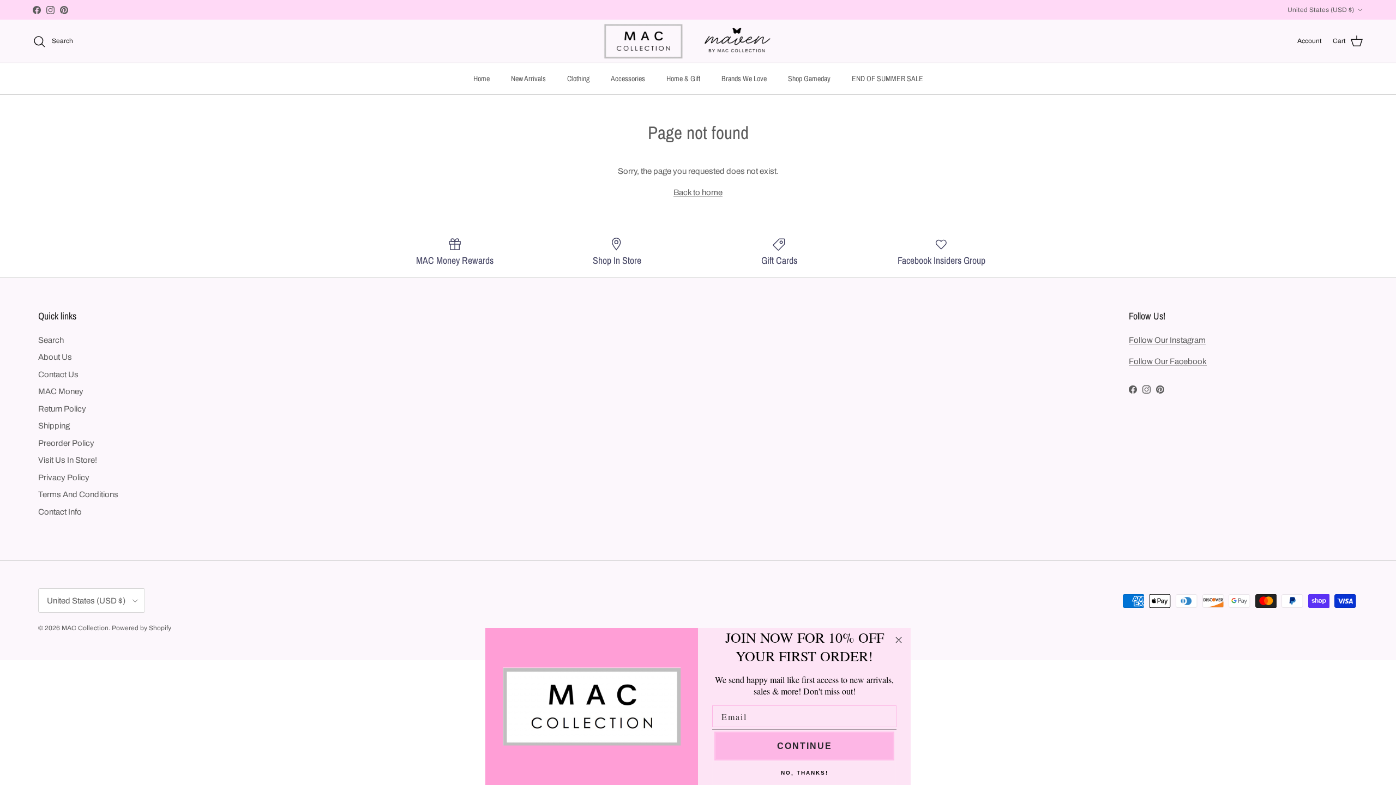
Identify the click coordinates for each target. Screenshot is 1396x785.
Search (51, 340)
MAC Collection (85, 628)
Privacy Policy (63, 477)
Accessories (628, 78)
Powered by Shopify (141, 628)
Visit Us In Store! (67, 460)
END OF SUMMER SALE (887, 78)
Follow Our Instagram (1167, 340)
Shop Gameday (809, 78)
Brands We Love (744, 78)
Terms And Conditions (78, 494)
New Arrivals (528, 78)
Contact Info (60, 512)
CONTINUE (804, 746)
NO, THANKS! (804, 773)
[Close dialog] (898, 640)
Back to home (698, 192)
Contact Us (58, 374)
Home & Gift (683, 78)
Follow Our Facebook (1168, 361)
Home (481, 78)
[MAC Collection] (698, 41)
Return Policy (62, 408)
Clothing (578, 78)
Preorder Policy (66, 443)
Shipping (54, 425)
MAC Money (60, 391)
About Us (55, 357)
